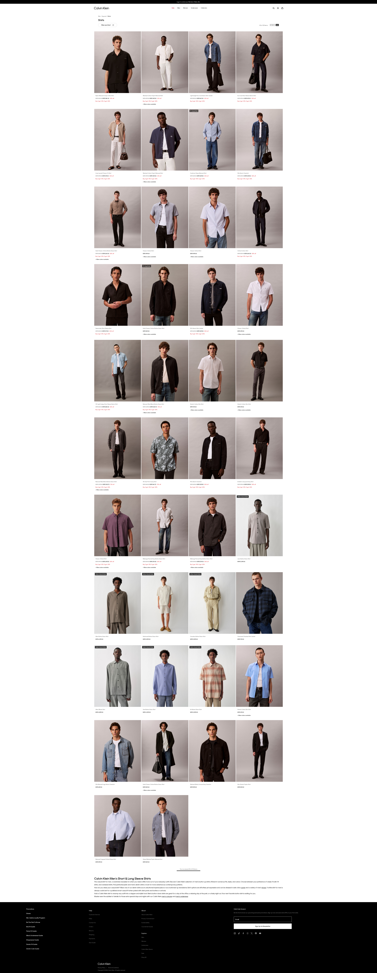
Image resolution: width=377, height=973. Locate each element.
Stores (28, 913)
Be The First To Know (33, 922)
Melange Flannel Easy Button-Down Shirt (154, 559)
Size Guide (92, 942)
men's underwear (182, 896)
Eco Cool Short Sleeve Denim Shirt (246, 95)
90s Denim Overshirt (243, 173)
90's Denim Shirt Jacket (196, 328)
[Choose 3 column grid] (274, 25)
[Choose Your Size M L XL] (164, 371)
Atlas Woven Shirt (100, 709)
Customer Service (94, 914)
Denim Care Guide (32, 949)
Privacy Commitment (147, 918)
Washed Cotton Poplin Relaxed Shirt (153, 95)
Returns (91, 930)
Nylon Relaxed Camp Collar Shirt (105, 95)
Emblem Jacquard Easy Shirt (245, 481)
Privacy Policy (101, 967)
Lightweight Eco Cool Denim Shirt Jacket (201, 95)
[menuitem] (279, 8)
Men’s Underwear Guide (34, 935)
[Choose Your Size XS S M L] (212, 525)
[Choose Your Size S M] (212, 217)
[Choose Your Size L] (117, 295)
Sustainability (145, 922)
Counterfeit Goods (147, 926)
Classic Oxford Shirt (148, 251)
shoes (264, 888)
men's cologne (167, 896)
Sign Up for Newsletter (262, 926)
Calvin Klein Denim (147, 949)
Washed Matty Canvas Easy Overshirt (200, 784)
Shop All (143, 957)
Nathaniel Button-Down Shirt (150, 636)
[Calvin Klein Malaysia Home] (101, 9)
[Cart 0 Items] (282, 8)
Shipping (91, 934)
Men (99, 16)
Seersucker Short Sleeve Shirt (103, 328)
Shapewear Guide (32, 940)
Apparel (104, 16)
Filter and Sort (106, 25)
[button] (173, 8)
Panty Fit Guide (31, 931)
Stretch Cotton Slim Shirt (197, 404)
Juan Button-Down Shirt (243, 559)
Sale (142, 953)
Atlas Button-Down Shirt (102, 636)
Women (143, 941)
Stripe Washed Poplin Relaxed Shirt (152, 859)
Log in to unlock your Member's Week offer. (188, 2)
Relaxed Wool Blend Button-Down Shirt (153, 404)
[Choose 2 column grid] (271, 25)
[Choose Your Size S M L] (164, 62)
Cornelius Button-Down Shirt (197, 636)
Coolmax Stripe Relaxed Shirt (198, 173)
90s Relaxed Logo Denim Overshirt (105, 784)
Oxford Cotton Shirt (242, 251)
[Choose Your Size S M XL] (117, 217)
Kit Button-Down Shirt (196, 709)
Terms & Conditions (113, 967)
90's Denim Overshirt (196, 481)
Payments (92, 938)
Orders (91, 926)
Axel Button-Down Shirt (149, 709)
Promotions (30, 909)
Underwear (144, 945)
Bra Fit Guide (30, 927)
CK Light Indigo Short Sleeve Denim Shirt (107, 404)
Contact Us (92, 922)
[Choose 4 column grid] (277, 25)
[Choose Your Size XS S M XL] (164, 525)
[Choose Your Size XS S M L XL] (259, 676)
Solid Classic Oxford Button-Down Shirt (106, 251)
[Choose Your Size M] (117, 448)
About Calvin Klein (146, 914)
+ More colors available (149, 104)
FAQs (90, 918)
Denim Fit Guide (31, 944)
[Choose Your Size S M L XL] (117, 62)
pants (243, 888)
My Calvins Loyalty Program (35, 918)
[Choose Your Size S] (259, 217)
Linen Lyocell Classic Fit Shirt (103, 173)
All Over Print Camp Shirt (149, 481)
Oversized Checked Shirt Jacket (246, 636)
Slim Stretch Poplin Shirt (244, 784)
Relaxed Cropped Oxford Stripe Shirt (106, 859)
